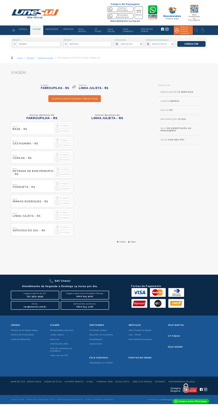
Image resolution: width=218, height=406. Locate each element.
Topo (133, 242)
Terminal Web (105, 382)
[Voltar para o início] (35, 12)
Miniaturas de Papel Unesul (24, 330)
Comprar (65, 126)
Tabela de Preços (142, 382)
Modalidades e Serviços (62, 330)
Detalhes (65, 131)
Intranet (160, 382)
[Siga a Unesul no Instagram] (167, 30)
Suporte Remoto (74, 382)
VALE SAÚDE (111, 30)
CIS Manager (166, 399)
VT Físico (174, 336)
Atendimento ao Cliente (101, 363)
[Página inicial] (13, 30)
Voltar (122, 242)
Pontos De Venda (140, 357)
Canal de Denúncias (20, 339)
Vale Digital (176, 325)
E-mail (90, 382)
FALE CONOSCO (128, 30)
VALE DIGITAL (82, 30)
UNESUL (23, 29)
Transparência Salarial (181, 382)
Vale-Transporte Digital (140, 330)
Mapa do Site (18, 382)
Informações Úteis (59, 344)
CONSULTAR (191, 44)
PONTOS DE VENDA (147, 30)
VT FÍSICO (98, 30)
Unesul (16, 325)
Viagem (54, 325)
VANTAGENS (52, 29)
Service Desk (34, 382)
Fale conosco (98, 357)
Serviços (135, 325)
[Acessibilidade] (203, 30)
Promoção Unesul (98, 330)
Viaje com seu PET (59, 355)
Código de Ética (53, 382)
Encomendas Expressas (140, 339)
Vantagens (96, 325)
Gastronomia (95, 344)
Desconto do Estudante (101, 335)
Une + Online (135, 335)
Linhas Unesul (57, 335)
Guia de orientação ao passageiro (61, 349)
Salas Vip (54, 339)
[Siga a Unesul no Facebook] (162, 30)
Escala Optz (122, 382)
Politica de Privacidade (22, 335)
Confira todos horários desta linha (75, 98)
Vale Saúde (175, 347)
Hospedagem (95, 339)
